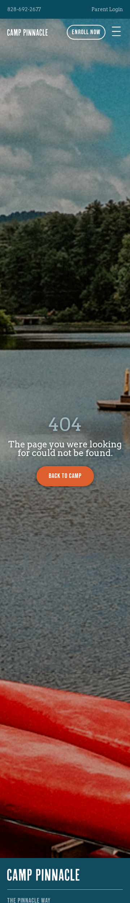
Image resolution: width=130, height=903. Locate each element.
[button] (116, 32)
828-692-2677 (24, 9)
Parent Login (107, 9)
